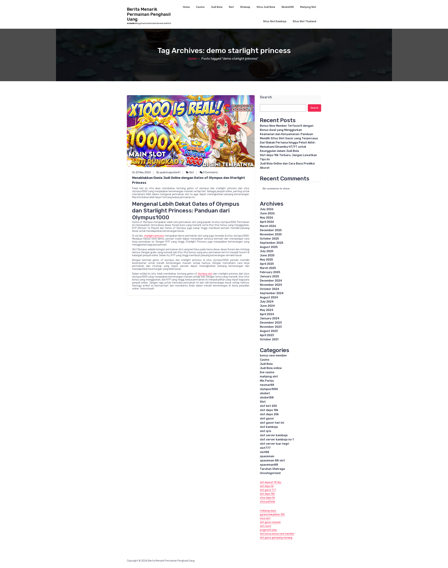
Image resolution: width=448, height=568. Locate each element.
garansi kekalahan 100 (272, 514)
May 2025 (266, 259)
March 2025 (268, 268)
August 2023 (269, 331)
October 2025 (269, 238)
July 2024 (267, 301)
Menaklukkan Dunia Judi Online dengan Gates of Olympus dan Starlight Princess (188, 180)
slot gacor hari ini (272, 422)
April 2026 (267, 221)
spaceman (267, 456)
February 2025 (270, 272)
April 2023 (267, 335)
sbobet (265, 393)
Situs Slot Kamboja (274, 21)
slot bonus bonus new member (277, 533)
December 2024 (271, 280)
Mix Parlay (267, 380)
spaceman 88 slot (272, 460)
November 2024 (271, 284)
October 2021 (269, 339)
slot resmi (265, 526)
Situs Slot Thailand (304, 21)
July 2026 (267, 209)
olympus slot (205, 273)
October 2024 (269, 289)
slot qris (265, 431)
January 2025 (269, 276)
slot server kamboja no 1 (277, 439)
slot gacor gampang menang (276, 537)
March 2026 (268, 226)
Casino (200, 7)
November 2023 (271, 326)
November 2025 (271, 234)
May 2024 (266, 310)
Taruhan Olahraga (272, 469)
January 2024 (269, 318)
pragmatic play (268, 529)
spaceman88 (269, 464)
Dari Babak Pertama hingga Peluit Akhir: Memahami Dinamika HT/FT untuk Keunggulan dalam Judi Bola (288, 147)
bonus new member (273, 355)
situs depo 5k (267, 497)
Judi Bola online (271, 368)
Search (266, 97)
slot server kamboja (274, 435)
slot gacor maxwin (270, 522)
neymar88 (267, 385)
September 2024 (272, 293)
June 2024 (267, 305)
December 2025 (271, 230)
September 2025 (271, 242)
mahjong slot (269, 376)
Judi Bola (216, 7)
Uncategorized (270, 473)
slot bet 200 (268, 406)
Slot (231, 7)
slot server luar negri (274, 443)
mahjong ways (268, 510)
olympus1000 (269, 389)
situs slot (265, 518)
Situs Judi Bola (266, 7)
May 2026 (266, 217)
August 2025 (269, 247)
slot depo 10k (269, 410)
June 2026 (267, 213)
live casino (267, 372)
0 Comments (210, 172)
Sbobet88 (287, 7)
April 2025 (267, 263)
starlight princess (154, 235)
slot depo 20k (269, 414)
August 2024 (269, 297)
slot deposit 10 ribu (270, 482)
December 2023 (271, 322)
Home (186, 7)
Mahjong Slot (308, 7)
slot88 (264, 452)
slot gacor (267, 418)
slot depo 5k (267, 486)
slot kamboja (269, 427)
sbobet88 (267, 397)
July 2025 (266, 251)
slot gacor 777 (268, 490)
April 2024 (267, 314)
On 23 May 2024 (141, 172)
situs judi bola (267, 501)
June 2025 (267, 255)
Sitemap (245, 7)
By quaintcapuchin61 (168, 172)
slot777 (265, 448)
